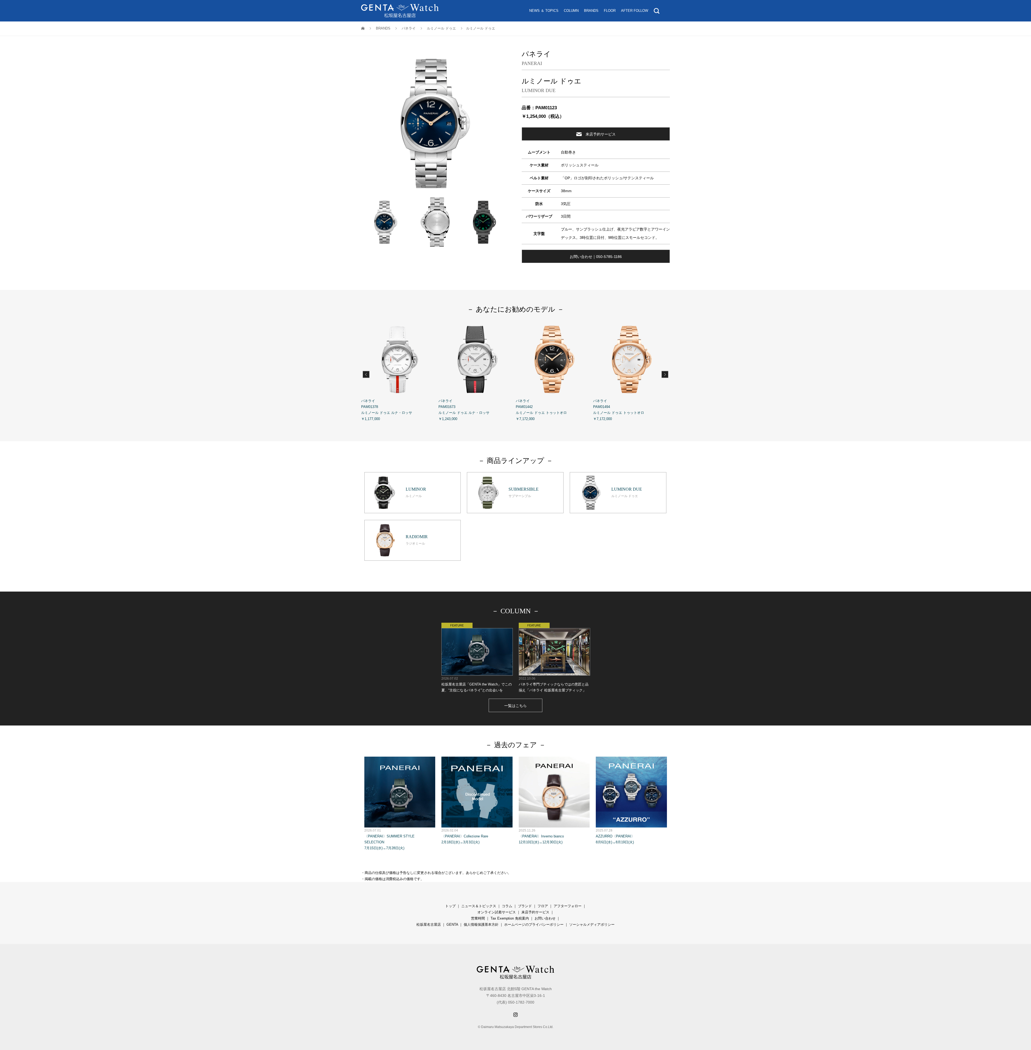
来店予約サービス (601, 134)
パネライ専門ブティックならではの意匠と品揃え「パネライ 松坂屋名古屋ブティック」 (554, 684)
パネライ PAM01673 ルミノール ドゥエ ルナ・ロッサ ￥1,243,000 (463, 410)
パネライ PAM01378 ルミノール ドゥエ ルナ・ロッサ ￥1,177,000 (386, 410)
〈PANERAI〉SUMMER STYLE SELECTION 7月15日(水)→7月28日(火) (389, 839)
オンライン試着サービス (496, 912)
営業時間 (478, 918)
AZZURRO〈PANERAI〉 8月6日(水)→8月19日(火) (615, 836)
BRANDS (591, 11)
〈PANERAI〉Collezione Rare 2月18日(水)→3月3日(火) (464, 836)
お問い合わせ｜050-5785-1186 (596, 256)
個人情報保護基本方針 (481, 925)
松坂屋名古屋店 (428, 925)
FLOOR (610, 11)
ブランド (525, 906)
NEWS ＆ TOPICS (543, 11)
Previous (366, 374)
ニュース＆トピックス (478, 906)
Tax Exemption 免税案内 (510, 918)
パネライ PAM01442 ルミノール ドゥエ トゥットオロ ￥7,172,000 (541, 410)
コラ (505, 906)
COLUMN (571, 11)
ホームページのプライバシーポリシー (534, 925)
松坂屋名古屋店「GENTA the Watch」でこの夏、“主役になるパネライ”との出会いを (476, 684)
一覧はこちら (515, 705)
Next (665, 374)
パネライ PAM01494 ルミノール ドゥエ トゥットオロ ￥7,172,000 (618, 410)
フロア (543, 906)
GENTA (452, 925)
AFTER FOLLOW (634, 11)
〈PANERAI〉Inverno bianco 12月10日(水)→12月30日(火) (541, 836)
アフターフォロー (568, 906)
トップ (450, 906)
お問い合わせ (545, 918)
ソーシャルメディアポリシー (592, 925)
